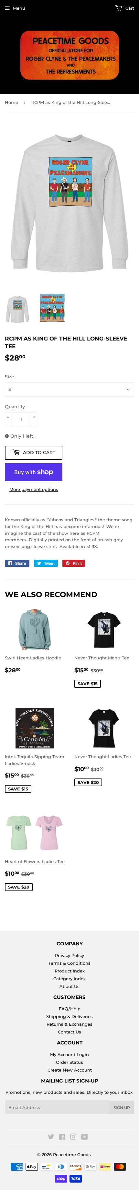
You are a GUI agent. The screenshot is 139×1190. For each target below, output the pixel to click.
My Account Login (69, 1054)
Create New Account (70, 1070)
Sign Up (121, 1107)
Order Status (69, 1062)
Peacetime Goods (72, 1154)
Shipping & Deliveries (69, 1016)
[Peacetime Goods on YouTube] (84, 1137)
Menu (19, 8)
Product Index (70, 970)
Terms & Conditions (69, 963)
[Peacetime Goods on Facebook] (62, 1137)
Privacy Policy (69, 955)
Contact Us (69, 1031)
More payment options (33, 489)
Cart (129, 8)
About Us (69, 986)
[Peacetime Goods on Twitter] (51, 1137)
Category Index (69, 978)
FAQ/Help (69, 1008)
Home (11, 102)
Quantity (15, 407)
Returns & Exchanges (69, 1024)
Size (9, 377)
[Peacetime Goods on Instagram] (73, 1137)
